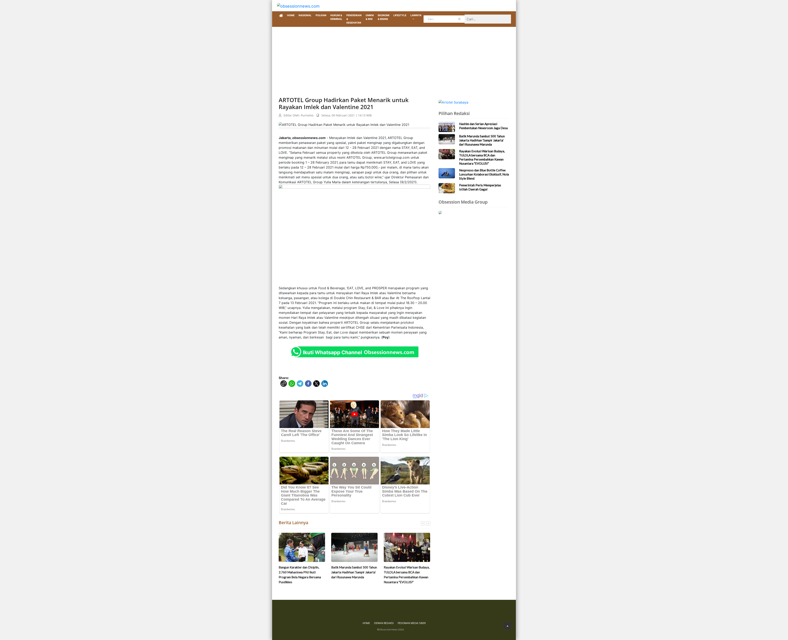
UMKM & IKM (370, 17)
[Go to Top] (507, 625)
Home (290, 15)
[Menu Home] (281, 15)
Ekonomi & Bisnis (383, 17)
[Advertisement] (394, 57)
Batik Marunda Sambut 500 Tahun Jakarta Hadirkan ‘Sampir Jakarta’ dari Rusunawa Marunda (301, 572)
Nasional (305, 15)
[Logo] (298, 5)
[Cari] (459, 19)
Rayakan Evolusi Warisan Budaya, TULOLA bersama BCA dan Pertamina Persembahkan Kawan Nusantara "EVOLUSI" (354, 574)
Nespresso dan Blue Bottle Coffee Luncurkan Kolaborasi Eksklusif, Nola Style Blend (404, 572)
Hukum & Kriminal (336, 17)
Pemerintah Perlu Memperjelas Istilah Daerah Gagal (480, 187)
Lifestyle (399, 15)
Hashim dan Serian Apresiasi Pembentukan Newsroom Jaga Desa (483, 126)
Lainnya (415, 15)
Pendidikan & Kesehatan (354, 19)
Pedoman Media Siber (412, 623)
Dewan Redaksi (384, 623)
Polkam (321, 15)
